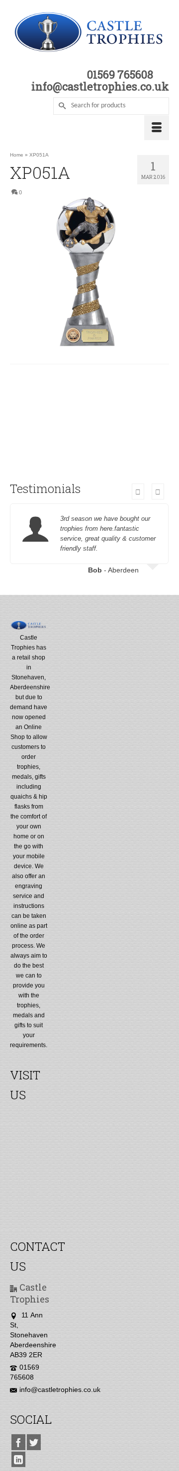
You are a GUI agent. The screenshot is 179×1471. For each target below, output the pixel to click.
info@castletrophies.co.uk (59, 1389)
